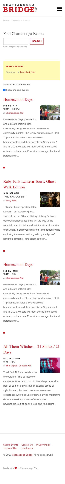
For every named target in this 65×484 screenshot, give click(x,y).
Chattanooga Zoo (15, 113)
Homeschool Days (17, 99)
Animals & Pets (27, 72)
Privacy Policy (43, 445)
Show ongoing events (17, 90)
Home (6, 21)
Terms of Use (10, 448)
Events (16, 21)
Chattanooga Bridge (22, 455)
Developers (27, 448)
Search (37, 41)
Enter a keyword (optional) (15, 47)
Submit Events (10, 445)
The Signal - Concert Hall (18, 366)
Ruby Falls (11, 201)
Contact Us (27, 445)
